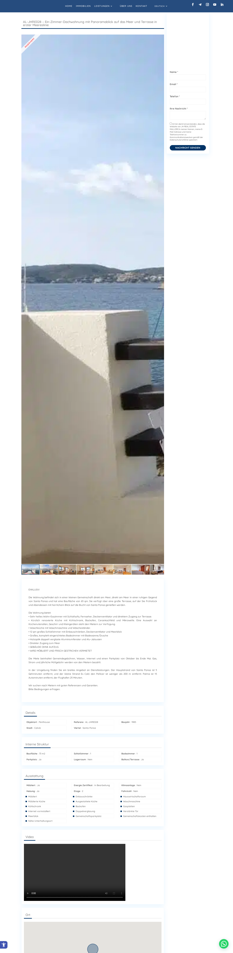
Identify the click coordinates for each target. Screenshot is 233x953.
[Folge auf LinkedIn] (222, 5)
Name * (174, 71)
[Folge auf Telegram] (200, 5)
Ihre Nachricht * (179, 108)
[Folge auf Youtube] (215, 5)
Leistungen (102, 6)
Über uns (126, 6)
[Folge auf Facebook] (193, 5)
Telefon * (175, 96)
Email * (174, 84)
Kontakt (141, 6)
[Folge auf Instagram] (207, 5)
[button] (3, 945)
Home (68, 6)
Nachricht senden (187, 147)
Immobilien (83, 6)
